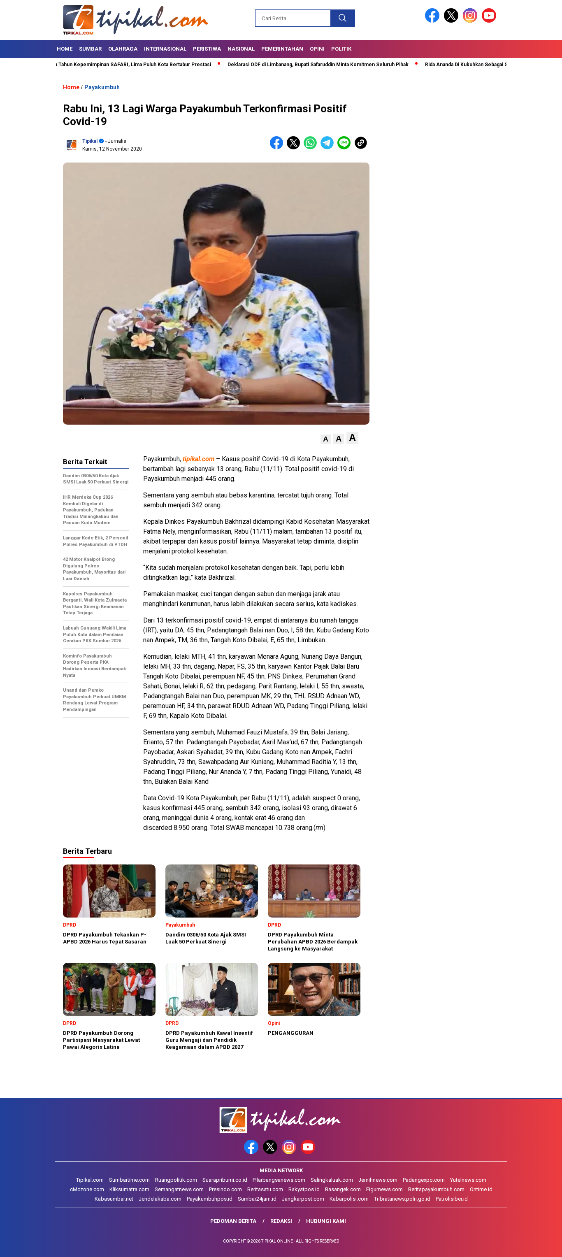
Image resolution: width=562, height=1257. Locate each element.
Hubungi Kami (326, 1221)
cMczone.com (87, 1189)
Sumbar (90, 49)
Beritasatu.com (265, 1189)
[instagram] (471, 21)
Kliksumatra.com (129, 1189)
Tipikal (90, 141)
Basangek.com (343, 1189)
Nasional (241, 49)
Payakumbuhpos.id (209, 1199)
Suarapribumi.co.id (224, 1180)
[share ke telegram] (328, 147)
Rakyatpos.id (304, 1189)
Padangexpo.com (424, 1180)
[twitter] (452, 21)
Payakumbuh (102, 87)
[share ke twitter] (295, 147)
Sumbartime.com (129, 1180)
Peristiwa (207, 49)
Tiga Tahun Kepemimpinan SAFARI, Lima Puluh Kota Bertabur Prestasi (96, 64)
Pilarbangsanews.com (279, 1180)
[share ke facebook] (278, 147)
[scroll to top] (538, 1244)
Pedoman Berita (233, 1221)
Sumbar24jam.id (257, 1199)
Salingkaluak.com (332, 1180)
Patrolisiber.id (452, 1199)
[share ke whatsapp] (312, 147)
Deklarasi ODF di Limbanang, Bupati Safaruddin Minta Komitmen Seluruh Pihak (284, 64)
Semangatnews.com (179, 1189)
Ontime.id (481, 1189)
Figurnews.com (384, 1189)
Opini (317, 49)
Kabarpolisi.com (349, 1199)
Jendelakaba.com (160, 1199)
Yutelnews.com (468, 1180)
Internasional (165, 49)
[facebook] (433, 21)
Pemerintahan (282, 49)
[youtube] (490, 21)
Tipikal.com (90, 1180)
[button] (325, 439)
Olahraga (122, 49)
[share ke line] (345, 147)
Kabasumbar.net (114, 1199)
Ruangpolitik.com (176, 1180)
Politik (341, 49)
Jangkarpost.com (303, 1199)
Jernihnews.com (377, 1180)
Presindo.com (225, 1189)
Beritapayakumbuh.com (436, 1189)
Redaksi (281, 1221)
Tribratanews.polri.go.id (402, 1199)
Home (64, 49)
